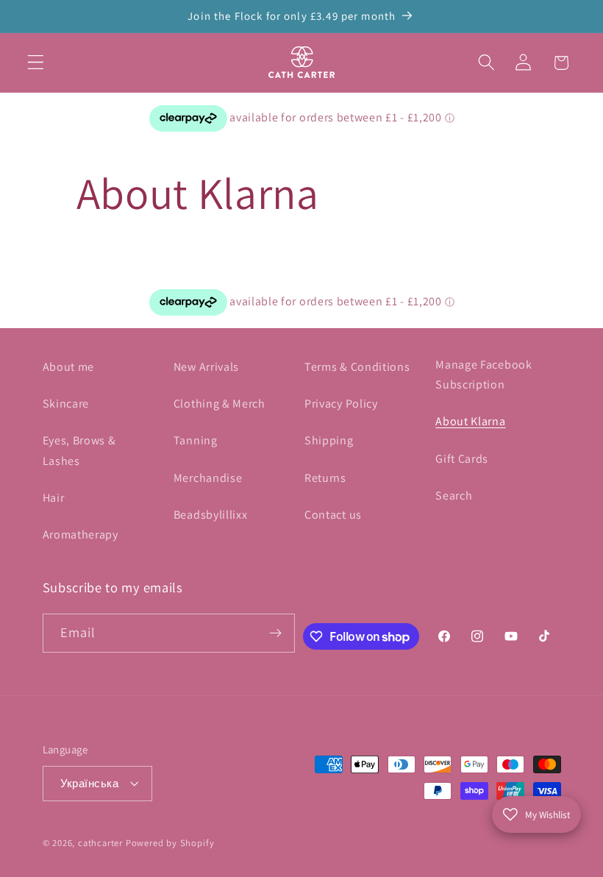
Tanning (196, 440)
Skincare (66, 403)
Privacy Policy (341, 403)
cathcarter (100, 843)
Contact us (333, 514)
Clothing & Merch (219, 403)
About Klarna (470, 421)
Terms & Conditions (357, 366)
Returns (325, 478)
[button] (35, 63)
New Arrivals (206, 366)
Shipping (329, 440)
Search (453, 495)
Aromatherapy (80, 534)
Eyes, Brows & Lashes (79, 450)
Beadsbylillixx (211, 514)
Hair (54, 497)
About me (69, 366)
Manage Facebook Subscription (483, 374)
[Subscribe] (275, 633)
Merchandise (208, 478)
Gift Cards (461, 458)
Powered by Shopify (170, 843)
